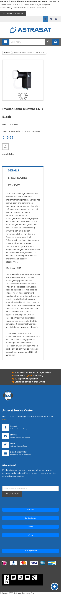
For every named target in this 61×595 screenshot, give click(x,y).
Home (7, 52)
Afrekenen (50, 19)
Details (13, 170)
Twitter (12, 443)
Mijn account (45, 19)
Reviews (14, 185)
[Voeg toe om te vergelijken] (5, 146)
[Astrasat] (30, 23)
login (56, 19)
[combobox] (27, 42)
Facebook (13, 426)
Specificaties (17, 178)
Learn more (41, 8)
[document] (30, 8)
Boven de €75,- (28, 376)
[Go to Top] (54, 586)
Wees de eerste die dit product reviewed (21, 131)
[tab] (22, 170)
